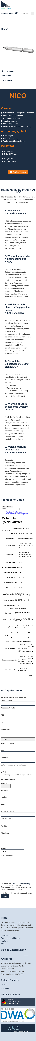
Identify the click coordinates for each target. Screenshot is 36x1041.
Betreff (3, 849)
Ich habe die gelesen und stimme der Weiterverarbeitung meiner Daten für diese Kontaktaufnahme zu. (16, 886)
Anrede (4, 783)
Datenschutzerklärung (21, 884)
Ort (2, 722)
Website (4, 758)
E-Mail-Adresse (7, 812)
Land (3, 737)
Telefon (4, 804)
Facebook (5, 989)
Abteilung (5, 833)
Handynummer (7, 819)
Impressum (6, 935)
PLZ (2, 715)
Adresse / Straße (8, 708)
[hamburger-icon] (33, 3)
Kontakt (4, 941)
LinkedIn (4, 985)
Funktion (4, 826)
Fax (2, 750)
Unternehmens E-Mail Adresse (13, 765)
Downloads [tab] (7, 80)
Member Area (7, 13)
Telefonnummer (7, 743)
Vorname (4, 790)
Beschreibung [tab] (8, 71)
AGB (3, 944)
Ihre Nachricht (6, 856)
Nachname (5, 797)
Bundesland (6, 729)
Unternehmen (6, 701)
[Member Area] (16, 12)
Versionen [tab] (6, 76)
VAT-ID (4, 772)
